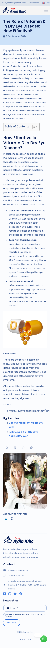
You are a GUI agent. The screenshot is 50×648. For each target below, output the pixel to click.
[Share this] (15, 447)
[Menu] (46, 10)
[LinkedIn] (6, 518)
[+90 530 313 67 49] (5, 576)
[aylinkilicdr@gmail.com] (5, 570)
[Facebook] (20, 593)
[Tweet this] (7, 447)
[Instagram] (11, 518)
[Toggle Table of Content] (33, 127)
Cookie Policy (25, 639)
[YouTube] (15, 593)
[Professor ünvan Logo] (14, 10)
